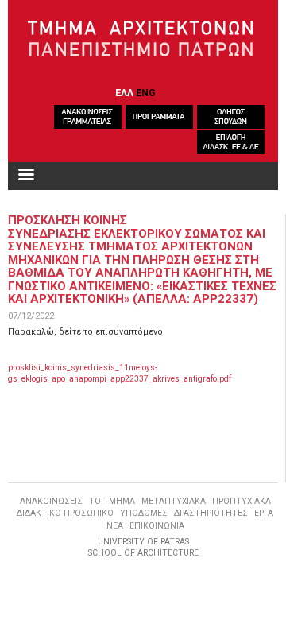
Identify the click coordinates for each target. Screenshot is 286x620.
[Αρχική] (143, 39)
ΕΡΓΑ (263, 513)
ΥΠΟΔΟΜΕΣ (144, 513)
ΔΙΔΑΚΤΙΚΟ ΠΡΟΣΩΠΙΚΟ (65, 513)
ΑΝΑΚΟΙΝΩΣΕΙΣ (51, 501)
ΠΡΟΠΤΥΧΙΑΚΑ (241, 501)
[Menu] (25, 176)
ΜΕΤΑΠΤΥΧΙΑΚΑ (173, 501)
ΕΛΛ (124, 93)
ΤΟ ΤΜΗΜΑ (112, 501)
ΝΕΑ (114, 525)
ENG (146, 93)
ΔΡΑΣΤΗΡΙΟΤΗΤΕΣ (211, 513)
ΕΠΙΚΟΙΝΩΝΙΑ (156, 525)
